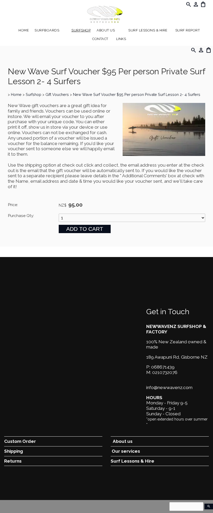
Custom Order (20, 441)
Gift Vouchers (57, 94)
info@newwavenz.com (169, 387)
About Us (106, 30)
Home (23, 30)
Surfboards (47, 30)
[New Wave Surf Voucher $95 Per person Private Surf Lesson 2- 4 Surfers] (164, 154)
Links (121, 39)
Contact (100, 39)
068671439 (163, 367)
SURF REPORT (187, 30)
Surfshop (81, 30)
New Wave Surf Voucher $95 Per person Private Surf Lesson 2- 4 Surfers (136, 94)
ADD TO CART (84, 229)
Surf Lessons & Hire (148, 30)
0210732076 (164, 372)
